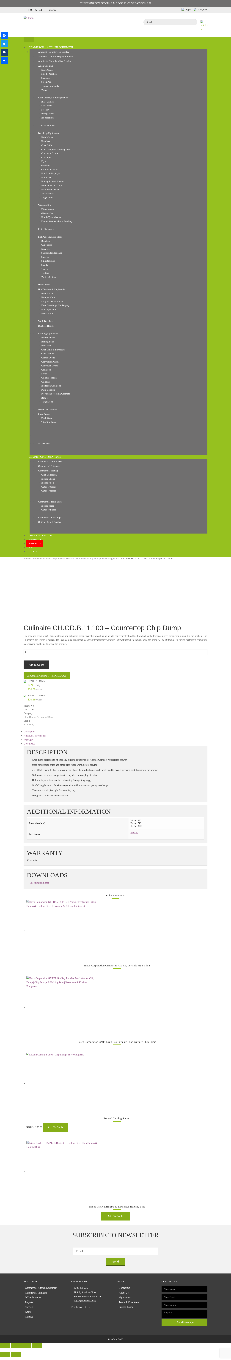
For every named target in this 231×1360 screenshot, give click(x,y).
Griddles (45, 165)
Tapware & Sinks (46, 125)
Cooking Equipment (48, 333)
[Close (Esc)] (5, 1345)
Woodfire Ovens (49, 422)
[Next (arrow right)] (16, 1354)
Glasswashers (48, 213)
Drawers (45, 249)
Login (188, 9)
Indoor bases (47, 506)
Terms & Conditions (129, 1302)
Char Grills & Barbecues (53, 349)
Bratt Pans (46, 345)
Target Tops (47, 197)
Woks (44, 90)
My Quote (202, 9)
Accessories (44, 443)
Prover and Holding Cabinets (55, 393)
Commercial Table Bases (50, 501)
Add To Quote (36, 665)
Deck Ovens (47, 418)
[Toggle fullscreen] (26, 1345)
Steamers (45, 78)
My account (125, 1297)
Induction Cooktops (51, 385)
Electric (134, 832)
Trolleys (45, 273)
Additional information (35, 735)
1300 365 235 (35, 9)
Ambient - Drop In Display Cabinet (55, 56)
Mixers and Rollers (47, 409)
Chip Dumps (47, 353)
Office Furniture (41, 535)
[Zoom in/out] (37, 1345)
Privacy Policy (126, 1307)
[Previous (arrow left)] (5, 1354)
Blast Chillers (47, 101)
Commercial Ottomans (49, 466)
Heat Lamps (44, 284)
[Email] (4, 52)
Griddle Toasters (49, 377)
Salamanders (47, 193)
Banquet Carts (48, 297)
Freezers (45, 109)
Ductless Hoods (46, 326)
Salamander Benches (51, 253)
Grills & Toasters (49, 169)
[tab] (115, 732)
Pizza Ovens (44, 414)
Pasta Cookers (48, 390)
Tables (44, 269)
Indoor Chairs (48, 479)
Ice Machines (47, 117)
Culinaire (28, 724)
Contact (35, 551)
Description (29, 731)
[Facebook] (4, 35)
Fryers (44, 161)
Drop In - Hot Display (52, 301)
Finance (52, 9)
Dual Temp (46, 105)
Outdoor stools (48, 490)
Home (27, 558)
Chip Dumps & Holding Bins (55, 149)
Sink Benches (48, 261)
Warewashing (44, 205)
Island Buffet (47, 313)
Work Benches (45, 321)
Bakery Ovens (48, 337)
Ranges (45, 398)
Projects (35, 539)
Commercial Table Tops (49, 517)
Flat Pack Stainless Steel (50, 237)
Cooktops (46, 157)
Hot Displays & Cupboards (51, 289)
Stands (44, 265)
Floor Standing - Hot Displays (56, 305)
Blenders (45, 141)
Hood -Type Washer (51, 217)
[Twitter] (4, 44)
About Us (124, 1292)
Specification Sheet (39, 882)
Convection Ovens (50, 361)
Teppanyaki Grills (50, 86)
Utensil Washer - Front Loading (56, 221)
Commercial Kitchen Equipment (51, 47)
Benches (45, 241)
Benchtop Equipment (48, 133)
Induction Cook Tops (51, 185)
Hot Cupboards (48, 309)
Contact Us (124, 1287)
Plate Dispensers (46, 229)
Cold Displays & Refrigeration (53, 97)
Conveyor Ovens (49, 153)
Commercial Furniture (45, 456)
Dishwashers (47, 209)
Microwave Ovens (50, 189)
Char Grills (46, 145)
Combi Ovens (48, 357)
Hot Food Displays (50, 173)
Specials (35, 543)
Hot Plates (46, 177)
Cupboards (46, 245)
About (33, 547)
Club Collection (49, 475)
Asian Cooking (45, 66)
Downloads (29, 743)
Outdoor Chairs (48, 487)
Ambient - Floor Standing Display (54, 61)
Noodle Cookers (49, 74)
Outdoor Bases (48, 509)
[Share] (4, 60)
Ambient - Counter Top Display (53, 52)
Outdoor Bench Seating (49, 522)
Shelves (45, 257)
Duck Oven (47, 70)
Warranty (28, 739)
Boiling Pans (47, 341)
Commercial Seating (48, 470)
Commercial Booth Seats (50, 461)
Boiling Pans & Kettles (52, 181)
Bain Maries (47, 137)
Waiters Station (48, 277)
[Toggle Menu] (29, 39)
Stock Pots (46, 82)
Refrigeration (47, 113)
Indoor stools (47, 482)
